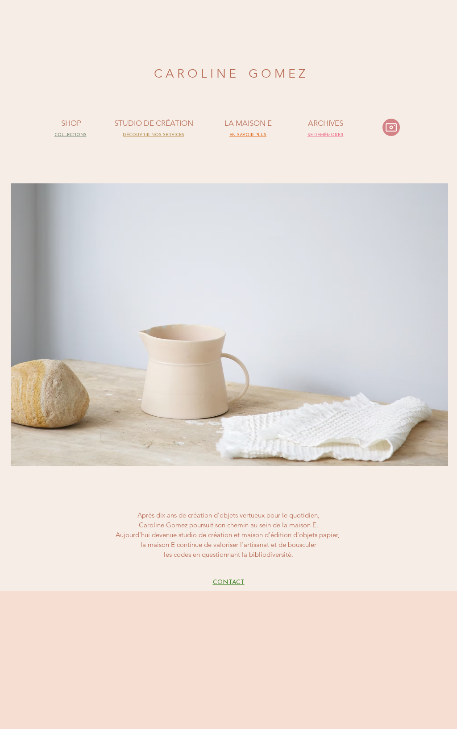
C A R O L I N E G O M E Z (229, 73)
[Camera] (391, 127)
